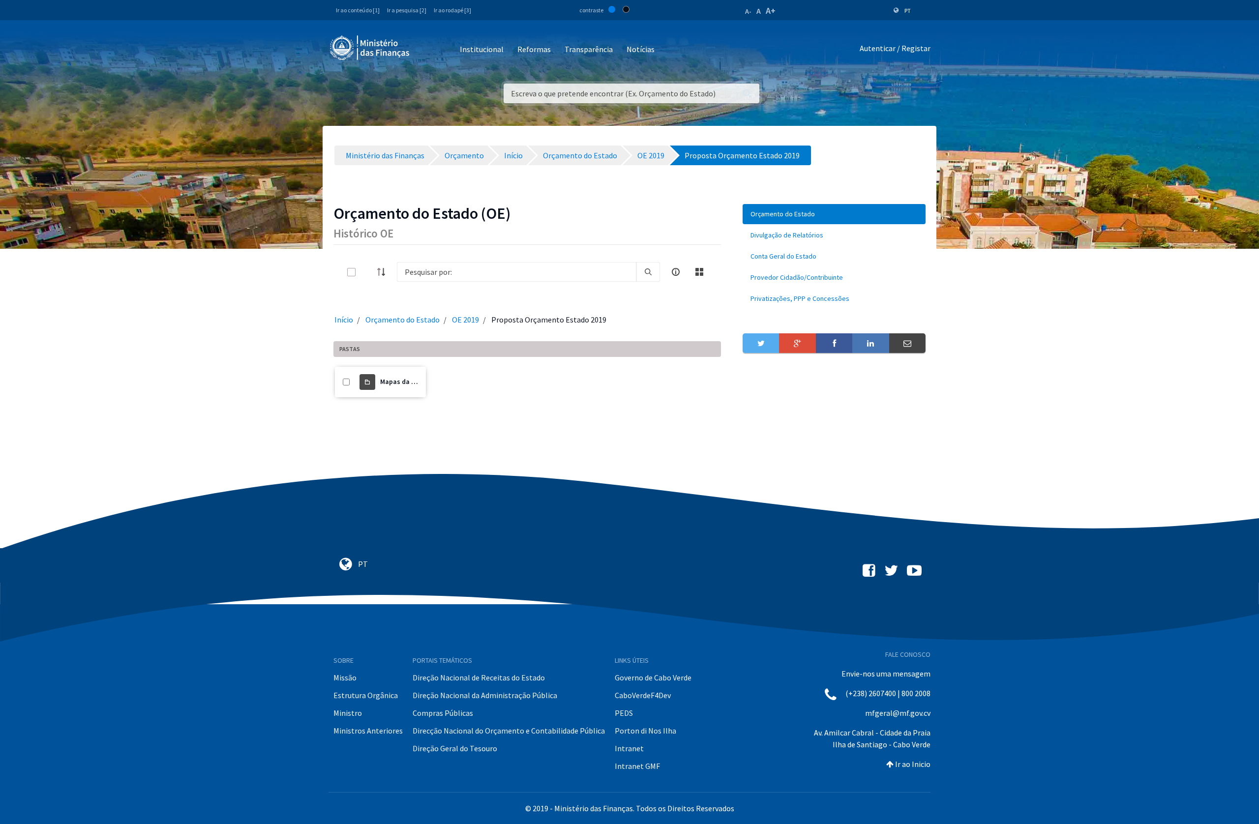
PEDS (624, 713)
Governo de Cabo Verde (653, 677)
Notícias (641, 49)
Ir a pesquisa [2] (406, 10)
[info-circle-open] (676, 272)
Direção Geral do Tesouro (455, 748)
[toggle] (367, 272)
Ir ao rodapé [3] (452, 10)
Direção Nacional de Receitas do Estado (479, 677)
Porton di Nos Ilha (645, 731)
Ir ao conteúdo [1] (358, 10)
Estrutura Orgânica (365, 695)
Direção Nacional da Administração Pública (485, 695)
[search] (648, 272)
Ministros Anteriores (368, 731)
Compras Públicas (443, 713)
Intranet (629, 748)
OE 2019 (465, 319)
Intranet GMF (637, 766)
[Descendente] (384, 272)
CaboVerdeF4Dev (643, 695)
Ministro (347, 713)
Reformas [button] (534, 49)
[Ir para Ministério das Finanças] (370, 47)
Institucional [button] (482, 49)
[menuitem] (834, 214)
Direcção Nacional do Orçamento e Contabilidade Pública (509, 731)
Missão (345, 677)
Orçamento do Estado (402, 319)
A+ (771, 10)
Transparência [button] (589, 49)
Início (343, 319)
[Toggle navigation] (425, 50)
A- (748, 11)
